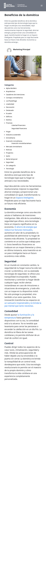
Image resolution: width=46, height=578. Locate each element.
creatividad (10, 104)
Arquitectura (10, 91)
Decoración (10, 107)
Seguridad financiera (19, 128)
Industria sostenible (13, 135)
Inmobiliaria (10, 138)
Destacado (10, 110)
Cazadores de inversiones (15, 94)
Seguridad (9, 162)
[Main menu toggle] (41, 5)
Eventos (9, 120)
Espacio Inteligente (24, 197)
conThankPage (11, 101)
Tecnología (10, 168)
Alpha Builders (11, 88)
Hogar (8, 131)
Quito (8, 156)
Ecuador (9, 113)
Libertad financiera (18, 125)
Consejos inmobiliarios (14, 98)
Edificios (9, 116)
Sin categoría (11, 165)
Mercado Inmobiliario (14, 146)
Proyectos (9, 153)
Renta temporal (11, 159)
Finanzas (9, 123)
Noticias (9, 150)
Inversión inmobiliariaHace (21, 143)
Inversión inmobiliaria (14, 141)
